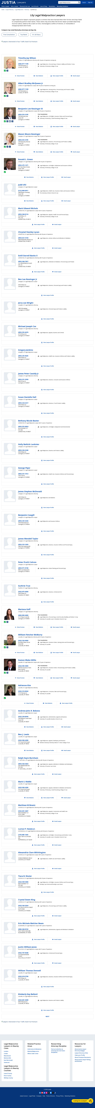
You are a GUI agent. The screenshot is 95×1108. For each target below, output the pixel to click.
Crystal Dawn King (26, 899)
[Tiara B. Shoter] (10, 881)
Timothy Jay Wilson (27, 58)
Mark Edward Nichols (28, 208)
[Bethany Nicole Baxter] (10, 425)
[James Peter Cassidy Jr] (10, 378)
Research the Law (25, 6)
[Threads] (49, 1093)
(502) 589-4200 (23, 740)
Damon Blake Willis (27, 660)
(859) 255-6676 (23, 332)
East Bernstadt (8, 1060)
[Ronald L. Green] (10, 164)
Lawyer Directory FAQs (81, 1053)
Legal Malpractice (19, 9)
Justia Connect (24, 1096)
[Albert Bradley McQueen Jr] (10, 88)
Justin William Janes (27, 947)
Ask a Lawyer (15, 6)
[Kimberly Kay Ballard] (10, 999)
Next (47, 1016)
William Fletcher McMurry (30, 634)
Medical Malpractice (33, 1051)
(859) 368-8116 (23, 214)
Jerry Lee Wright (25, 303)
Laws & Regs (43, 6)
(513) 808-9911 (23, 191)
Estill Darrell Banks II (27, 255)
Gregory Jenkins (25, 350)
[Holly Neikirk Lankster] (10, 449)
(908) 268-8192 (23, 929)
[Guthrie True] (10, 590)
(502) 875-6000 (23, 592)
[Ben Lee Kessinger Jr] (10, 284)
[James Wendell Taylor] (10, 543)
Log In (84, 2)
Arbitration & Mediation (34, 1049)
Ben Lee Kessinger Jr (27, 279)
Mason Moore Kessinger (29, 134)
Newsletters (52, 6)
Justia (2, 9)
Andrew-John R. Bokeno (29, 710)
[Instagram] (46, 1093)
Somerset (7, 1062)
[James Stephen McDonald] (10, 496)
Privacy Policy (60, 1096)
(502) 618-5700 (23, 976)
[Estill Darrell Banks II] (10, 260)
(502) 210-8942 (23, 691)
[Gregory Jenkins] (10, 355)
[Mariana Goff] (10, 614)
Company (38, 1096)
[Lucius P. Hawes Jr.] (10, 833)
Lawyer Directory (10, 9)
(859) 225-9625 (23, 356)
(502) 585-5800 (23, 666)
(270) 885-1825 (23, 835)
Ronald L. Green (25, 159)
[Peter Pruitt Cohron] (10, 567)
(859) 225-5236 (23, 521)
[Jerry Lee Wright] (10, 307)
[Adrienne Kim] (10, 690)
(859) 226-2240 (23, 450)
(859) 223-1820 (23, 544)
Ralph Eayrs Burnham (28, 758)
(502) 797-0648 (23, 953)
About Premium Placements (83, 1057)
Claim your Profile (80, 1055)
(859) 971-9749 (23, 568)
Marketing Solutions (62, 6)
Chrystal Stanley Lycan (28, 232)
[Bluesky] (51, 1093)
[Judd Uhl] (10, 189)
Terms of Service (50, 1096)
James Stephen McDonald (30, 491)
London (6, 1051)
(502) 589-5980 (23, 882)
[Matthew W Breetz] (10, 810)
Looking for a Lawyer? (80, 1101)
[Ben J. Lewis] (10, 739)
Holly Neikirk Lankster (28, 444)
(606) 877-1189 (23, 64)
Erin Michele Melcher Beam (31, 923)
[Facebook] (44, 1093)
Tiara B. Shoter (25, 876)
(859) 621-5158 (23, 238)
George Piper (24, 468)
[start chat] (90, 1101)
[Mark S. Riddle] (10, 786)
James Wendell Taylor (28, 538)
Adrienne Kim (24, 685)
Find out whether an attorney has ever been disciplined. (58, 1050)
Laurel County (8, 1073)
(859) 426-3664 (23, 764)
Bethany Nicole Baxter (28, 420)
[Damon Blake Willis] (10, 665)
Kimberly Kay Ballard (27, 994)
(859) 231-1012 (23, 474)
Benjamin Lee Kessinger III (30, 108)
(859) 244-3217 (23, 403)
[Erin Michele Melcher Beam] (10, 928)
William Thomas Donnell (29, 970)
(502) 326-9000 (23, 641)
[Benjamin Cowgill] (10, 520)
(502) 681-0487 (23, 811)
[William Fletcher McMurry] (10, 639)
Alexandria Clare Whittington (32, 852)
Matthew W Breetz (26, 805)
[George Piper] (10, 472)
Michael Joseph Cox (27, 326)
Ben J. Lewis (23, 734)
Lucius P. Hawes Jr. (26, 829)
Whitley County (8, 1078)
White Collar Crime (33, 1053)
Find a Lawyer (5, 6)
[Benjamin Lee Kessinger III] (10, 113)
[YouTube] (42, 1093)
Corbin (6, 1053)
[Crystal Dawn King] (10, 904)
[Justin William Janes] (10, 951)
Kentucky (27, 9)
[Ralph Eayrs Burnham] (10, 763)
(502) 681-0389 (23, 1000)
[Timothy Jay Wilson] (10, 63)
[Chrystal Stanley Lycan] (10, 237)
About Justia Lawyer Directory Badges (80, 1050)
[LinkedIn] (40, 1093)
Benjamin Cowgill (26, 515)
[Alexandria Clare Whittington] (10, 857)
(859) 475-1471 (23, 165)
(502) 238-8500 (23, 717)
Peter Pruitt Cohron (27, 562)
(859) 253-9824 (23, 427)
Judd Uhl (22, 184)
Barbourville (7, 1058)
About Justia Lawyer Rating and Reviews (82, 1060)
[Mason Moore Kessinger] (10, 139)
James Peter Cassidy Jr (28, 373)
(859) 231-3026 (23, 379)
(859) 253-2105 (23, 115)
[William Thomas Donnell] (10, 975)
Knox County (7, 1075)
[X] (53, 1093)
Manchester (7, 1056)
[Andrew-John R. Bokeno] (10, 715)
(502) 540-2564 (23, 906)
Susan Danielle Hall (27, 397)
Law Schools (35, 6)
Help (44, 1096)
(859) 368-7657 (23, 261)
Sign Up (90, 2)
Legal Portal (32, 1096)
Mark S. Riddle (24, 781)
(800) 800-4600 (23, 615)
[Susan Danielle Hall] (10, 402)
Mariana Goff (24, 609)
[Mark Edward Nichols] (10, 213)
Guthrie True (24, 585)
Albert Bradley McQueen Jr (30, 83)
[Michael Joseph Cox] (10, 331)
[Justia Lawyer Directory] (8, 2)
